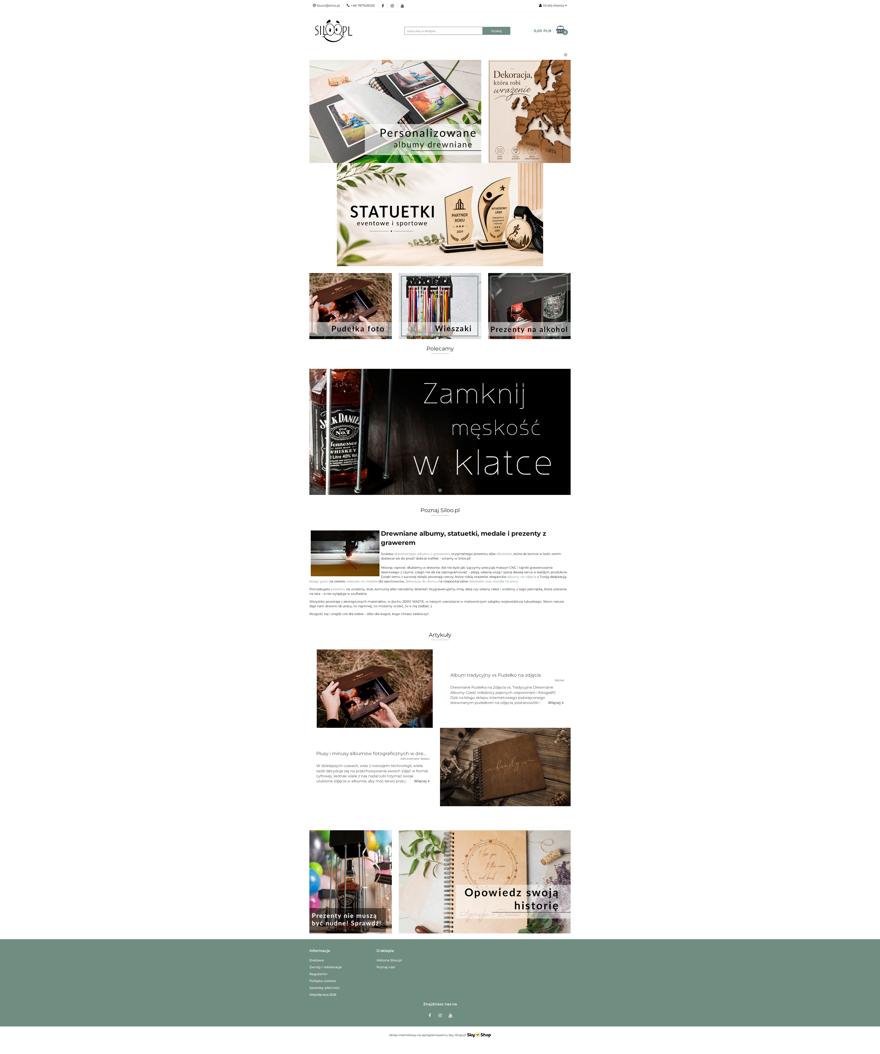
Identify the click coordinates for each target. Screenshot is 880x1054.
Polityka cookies (322, 981)
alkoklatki (504, 554)
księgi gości (318, 581)
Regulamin (318, 974)
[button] (319, 951)
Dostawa (316, 960)
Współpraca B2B (322, 995)
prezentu (338, 589)
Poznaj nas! (386, 967)
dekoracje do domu (421, 581)
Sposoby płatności (324, 988)
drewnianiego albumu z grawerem (422, 554)
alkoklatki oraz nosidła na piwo (493, 581)
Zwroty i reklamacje (325, 967)
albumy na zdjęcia (521, 577)
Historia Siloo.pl (389, 960)
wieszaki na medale (361, 581)
